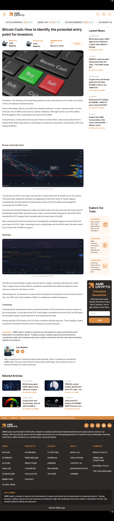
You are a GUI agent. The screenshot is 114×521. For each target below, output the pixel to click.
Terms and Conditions (98, 459)
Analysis (6, 468)
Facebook (52, 458)
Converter (30, 468)
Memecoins (7, 479)
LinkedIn (51, 463)
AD (111, 0)
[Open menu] (4, 14)
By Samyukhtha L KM (97, 128)
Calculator (31, 474)
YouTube (51, 474)
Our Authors (76, 458)
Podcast (29, 479)
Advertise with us (79, 468)
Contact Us (76, 463)
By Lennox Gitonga (72, 409)
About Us (74, 452)
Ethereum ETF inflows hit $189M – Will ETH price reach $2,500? (98, 102)
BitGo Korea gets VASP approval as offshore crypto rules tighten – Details (31, 387)
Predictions (31, 463)
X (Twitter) (52, 452)
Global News (28, 381)
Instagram (52, 468)
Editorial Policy (101, 466)
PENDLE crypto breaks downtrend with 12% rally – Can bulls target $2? (99, 63)
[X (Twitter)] (17, 351)
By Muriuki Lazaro (30, 392)
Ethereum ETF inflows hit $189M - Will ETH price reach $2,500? (74, 403)
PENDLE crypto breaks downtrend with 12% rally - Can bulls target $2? (73, 387)
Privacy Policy (100, 452)
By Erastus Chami (72, 392)
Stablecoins (8, 474)
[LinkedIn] (22, 351)
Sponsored (30, 452)
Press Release (31, 458)
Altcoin (68, 381)
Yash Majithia (12, 44)
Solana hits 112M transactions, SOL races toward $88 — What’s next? (98, 121)
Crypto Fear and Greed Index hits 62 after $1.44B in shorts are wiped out (32, 403)
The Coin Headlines (102, 471)
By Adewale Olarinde (31, 409)
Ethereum (68, 398)
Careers (74, 474)
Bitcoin (6, 452)
